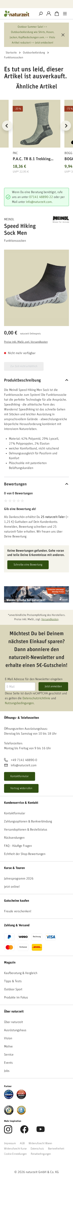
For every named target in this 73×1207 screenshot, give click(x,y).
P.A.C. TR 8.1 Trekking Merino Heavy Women (31, 159)
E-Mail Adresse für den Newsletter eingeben (33, 679)
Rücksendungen (14, 837)
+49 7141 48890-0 (24, 760)
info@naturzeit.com (39, 201)
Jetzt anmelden (53, 686)
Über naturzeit (14, 1011)
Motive (8, 1046)
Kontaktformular (19, 776)
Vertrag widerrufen (21, 788)
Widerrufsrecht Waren (40, 1143)
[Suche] (40, 14)
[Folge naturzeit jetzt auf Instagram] (8, 1131)
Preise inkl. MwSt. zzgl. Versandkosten (26, 341)
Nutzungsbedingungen (19, 703)
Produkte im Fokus (16, 997)
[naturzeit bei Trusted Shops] (8, 1110)
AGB (22, 1143)
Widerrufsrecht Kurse (15, 1148)
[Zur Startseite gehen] (18, 13)
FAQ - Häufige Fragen (18, 845)
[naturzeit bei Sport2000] (21, 1094)
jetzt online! (12, 886)
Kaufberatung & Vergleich (20, 973)
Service (9, 1054)
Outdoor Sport (13, 989)
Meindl (9, 219)
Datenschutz (37, 1148)
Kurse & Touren (14, 868)
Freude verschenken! (17, 911)
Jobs (7, 1070)
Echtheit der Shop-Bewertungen (24, 854)
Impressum (10, 1143)
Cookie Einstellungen (15, 1154)
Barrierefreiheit (56, 1148)
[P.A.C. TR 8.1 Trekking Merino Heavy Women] (36, 123)
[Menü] (65, 14)
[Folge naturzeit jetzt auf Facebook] (24, 1131)
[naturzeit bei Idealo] (8, 1094)
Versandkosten (49, 619)
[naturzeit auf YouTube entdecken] (40, 1131)
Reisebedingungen (41, 1154)
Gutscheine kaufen (16, 900)
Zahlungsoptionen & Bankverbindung (28, 821)
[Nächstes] (66, 126)
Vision (8, 1038)
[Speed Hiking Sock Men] (36, 285)
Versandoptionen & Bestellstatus (25, 829)
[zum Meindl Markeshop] (61, 219)
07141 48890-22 (41, 197)
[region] (36, 130)
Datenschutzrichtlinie (36, 698)
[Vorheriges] (7, 126)
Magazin (9, 962)
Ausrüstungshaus (15, 1030)
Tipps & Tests (13, 981)
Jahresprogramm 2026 (18, 878)
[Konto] (49, 14)
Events (8, 1062)
